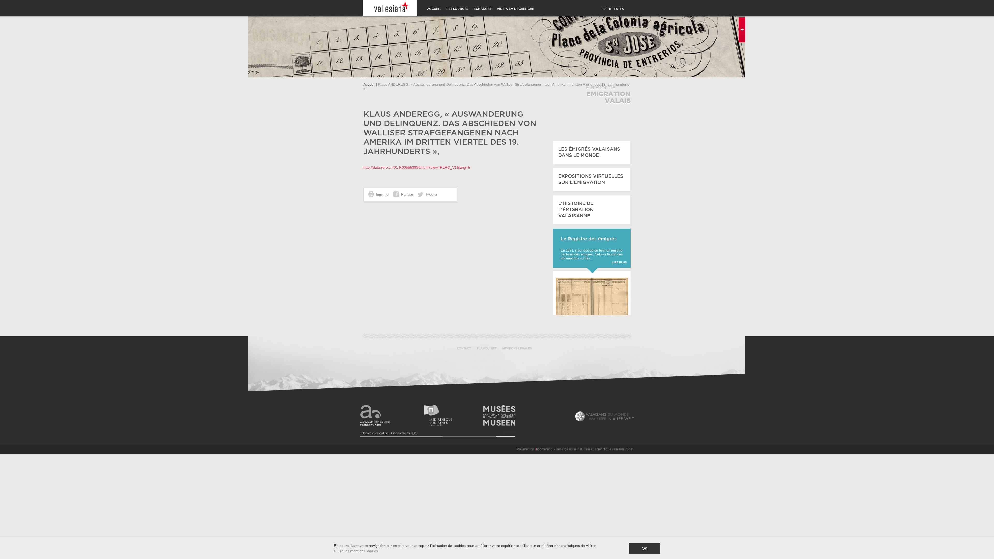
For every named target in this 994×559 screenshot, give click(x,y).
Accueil (434, 8)
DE (610, 9)
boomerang (543, 449)
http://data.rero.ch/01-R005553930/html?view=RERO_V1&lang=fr (416, 167)
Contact (464, 348)
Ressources (457, 8)
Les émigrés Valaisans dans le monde (589, 152)
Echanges (483, 8)
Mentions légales (517, 348)
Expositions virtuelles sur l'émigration (590, 179)
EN (616, 9)
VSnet (629, 449)
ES (622, 9)
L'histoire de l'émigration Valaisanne (576, 209)
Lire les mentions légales (357, 551)
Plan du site (486, 348)
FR (603, 9)
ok (644, 548)
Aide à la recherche (515, 8)
